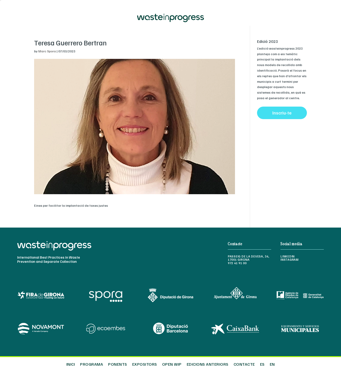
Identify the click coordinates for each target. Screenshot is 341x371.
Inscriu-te (282, 113)
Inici (70, 363)
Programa (91, 363)
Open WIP (172, 363)
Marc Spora (47, 51)
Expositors (144, 363)
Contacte (244, 363)
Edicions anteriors (207, 363)
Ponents (117, 363)
